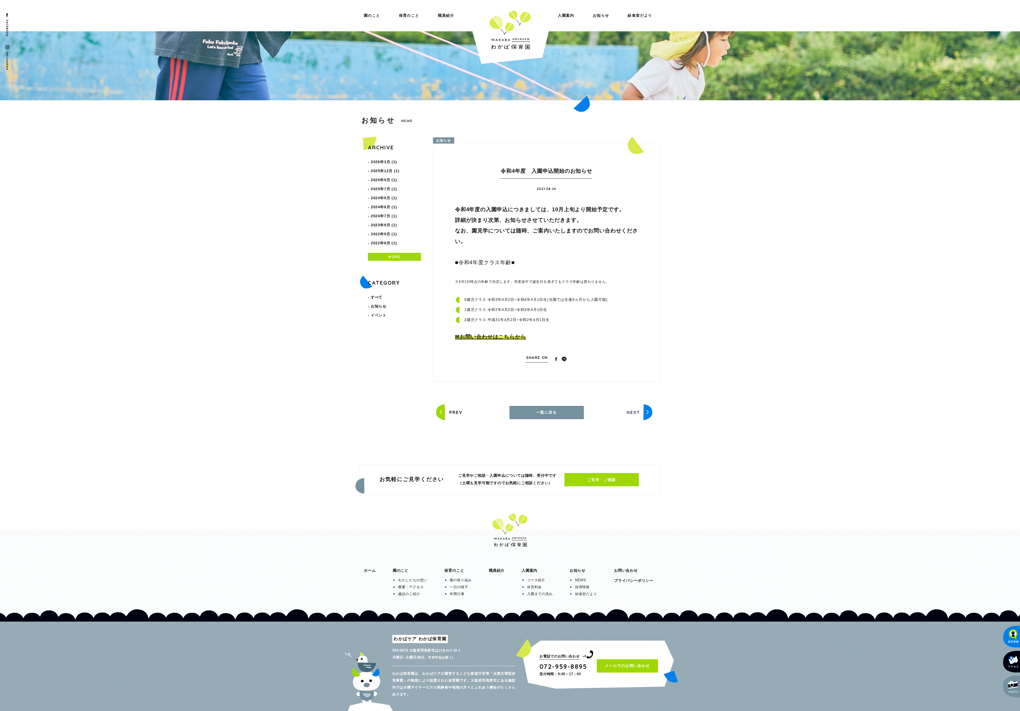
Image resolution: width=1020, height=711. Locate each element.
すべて (376, 297)
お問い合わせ (626, 570)
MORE (394, 256)
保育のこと (409, 15)
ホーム (370, 570)
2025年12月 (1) (385, 171)
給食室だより (640, 15)
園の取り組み (461, 580)
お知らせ (601, 15)
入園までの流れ (540, 594)
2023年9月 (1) (384, 225)
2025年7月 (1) (384, 189)
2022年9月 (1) (384, 234)
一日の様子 (459, 587)
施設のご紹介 (409, 594)
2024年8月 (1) (384, 207)
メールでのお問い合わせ (627, 666)
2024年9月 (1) (384, 198)
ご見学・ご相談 (601, 480)
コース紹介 (536, 580)
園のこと (372, 15)
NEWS (580, 580)
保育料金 (534, 587)
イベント (378, 315)
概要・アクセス (411, 587)
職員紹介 (446, 15)
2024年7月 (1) (384, 216)
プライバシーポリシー (633, 580)
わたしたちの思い (412, 580)
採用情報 (582, 587)
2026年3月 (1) (384, 162)
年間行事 (457, 594)
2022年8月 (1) (384, 243)
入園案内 (566, 15)
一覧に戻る (546, 412)
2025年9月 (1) (384, 180)
